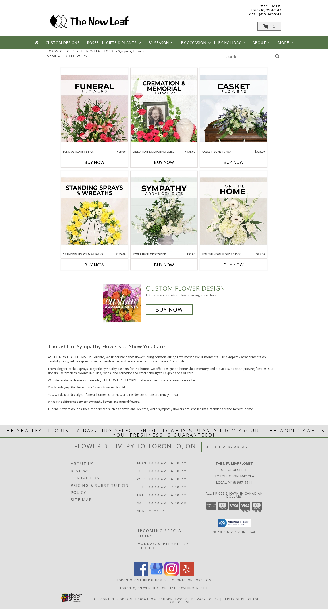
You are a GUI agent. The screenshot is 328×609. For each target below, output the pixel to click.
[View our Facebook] (141, 575)
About (259, 42)
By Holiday (229, 42)
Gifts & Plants (121, 42)
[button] (269, 26)
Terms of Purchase (241, 599)
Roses (93, 42)
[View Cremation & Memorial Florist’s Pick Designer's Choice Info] (164, 109)
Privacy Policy (205, 599)
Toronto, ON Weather (139, 588)
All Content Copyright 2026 (119, 599)
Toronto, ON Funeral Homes (142, 580)
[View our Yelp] (187, 575)
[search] (277, 56)
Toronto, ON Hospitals (190, 580)
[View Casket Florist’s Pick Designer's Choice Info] (233, 109)
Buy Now (94, 162)
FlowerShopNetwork (167, 599)
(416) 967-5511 (270, 14)
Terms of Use (178, 602)
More (283, 42)
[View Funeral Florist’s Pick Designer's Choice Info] (94, 109)
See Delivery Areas (226, 446)
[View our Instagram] (171, 575)
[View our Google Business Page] (156, 575)
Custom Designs (63, 42)
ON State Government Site (185, 588)
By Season (158, 42)
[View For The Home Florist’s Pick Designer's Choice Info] (233, 211)
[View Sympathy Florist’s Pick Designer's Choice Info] (164, 211)
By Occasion (193, 42)
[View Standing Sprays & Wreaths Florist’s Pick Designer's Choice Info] (94, 211)
